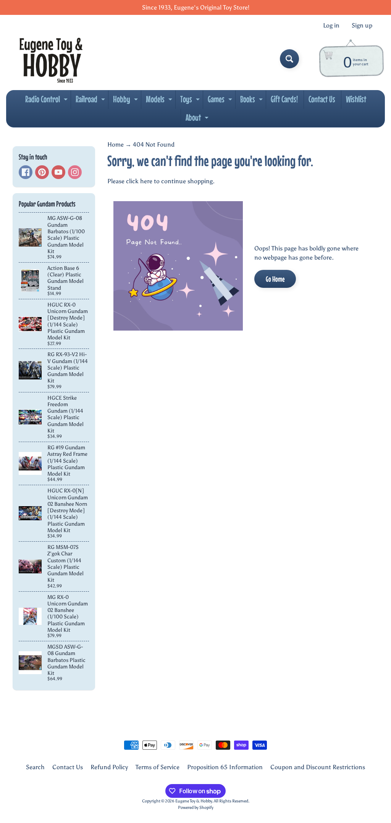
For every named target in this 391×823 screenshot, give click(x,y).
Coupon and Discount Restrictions (317, 767)
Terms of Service (157, 767)
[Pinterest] (42, 172)
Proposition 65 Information (225, 767)
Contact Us (322, 99)
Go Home (275, 278)
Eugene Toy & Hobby (193, 801)
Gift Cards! (284, 99)
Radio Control (47, 101)
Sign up (362, 26)
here (146, 181)
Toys (191, 101)
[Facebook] (25, 172)
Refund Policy (109, 767)
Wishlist (356, 99)
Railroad (91, 101)
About (198, 119)
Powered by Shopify (195, 807)
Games (221, 101)
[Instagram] (75, 172)
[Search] (289, 58)
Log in (331, 26)
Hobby (126, 101)
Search (35, 767)
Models (160, 101)
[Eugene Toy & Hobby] (51, 59)
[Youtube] (58, 172)
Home (115, 144)
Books (252, 101)
